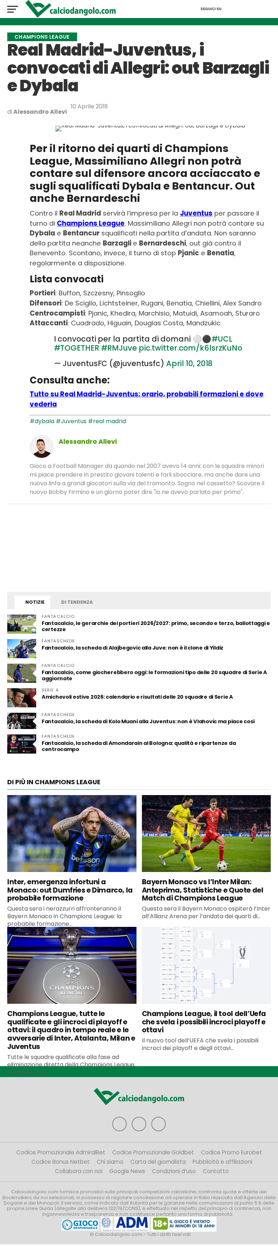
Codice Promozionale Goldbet (153, 1152)
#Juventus (71, 421)
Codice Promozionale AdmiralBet (60, 1152)
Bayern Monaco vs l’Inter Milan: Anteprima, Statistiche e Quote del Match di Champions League (203, 890)
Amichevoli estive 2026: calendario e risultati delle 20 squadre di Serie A (137, 696)
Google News (127, 1171)
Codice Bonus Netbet (60, 1162)
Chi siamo (110, 1162)
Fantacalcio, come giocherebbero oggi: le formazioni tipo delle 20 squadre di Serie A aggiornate (154, 675)
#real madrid (107, 421)
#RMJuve (119, 348)
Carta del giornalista (158, 1162)
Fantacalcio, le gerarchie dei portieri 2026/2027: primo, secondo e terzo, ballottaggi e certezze (156, 626)
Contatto (216, 1171)
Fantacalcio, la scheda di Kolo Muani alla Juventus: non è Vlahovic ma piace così (148, 721)
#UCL (222, 339)
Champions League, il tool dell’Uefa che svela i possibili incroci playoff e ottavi (204, 1022)
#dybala (42, 421)
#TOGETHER (76, 348)
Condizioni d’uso (174, 1171)
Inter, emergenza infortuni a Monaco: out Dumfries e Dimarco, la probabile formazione (70, 890)
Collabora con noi (78, 1171)
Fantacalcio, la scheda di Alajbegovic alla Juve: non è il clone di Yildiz (132, 647)
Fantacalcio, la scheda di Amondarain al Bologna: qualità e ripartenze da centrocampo (139, 746)
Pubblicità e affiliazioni (222, 1162)
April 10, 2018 (189, 363)
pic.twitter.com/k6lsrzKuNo (190, 348)
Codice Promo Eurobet (231, 1152)
